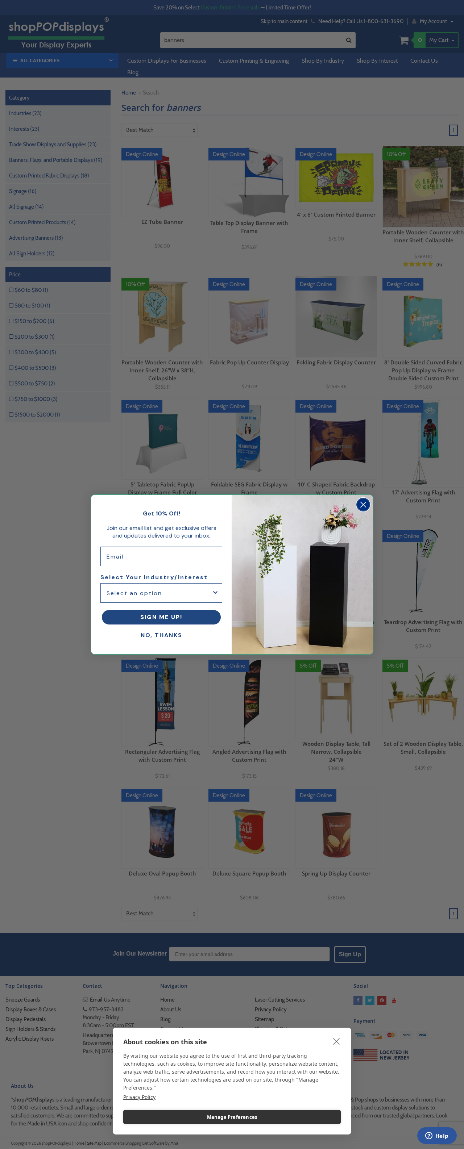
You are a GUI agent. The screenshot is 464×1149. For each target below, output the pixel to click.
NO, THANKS (161, 635)
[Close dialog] (363, 504)
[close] (336, 1041)
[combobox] (159, 593)
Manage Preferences (232, 1117)
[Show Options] (215, 593)
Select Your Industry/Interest (154, 577)
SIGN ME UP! (161, 617)
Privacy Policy (139, 1097)
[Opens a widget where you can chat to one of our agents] (437, 1136)
